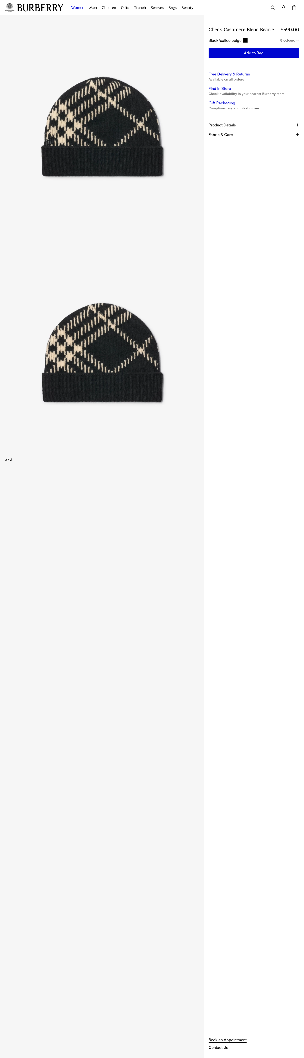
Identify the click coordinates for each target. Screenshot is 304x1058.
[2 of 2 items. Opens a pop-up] (102, 354)
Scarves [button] (157, 8)
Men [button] (93, 8)
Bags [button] (172, 8)
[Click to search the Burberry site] (273, 8)
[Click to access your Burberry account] (283, 8)
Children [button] (109, 8)
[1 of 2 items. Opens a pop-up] (102, 128)
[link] (228, 1040)
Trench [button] (140, 8)
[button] (254, 53)
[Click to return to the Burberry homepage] (40, 7)
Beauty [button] (187, 8)
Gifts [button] (125, 8)
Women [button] (77, 8)
